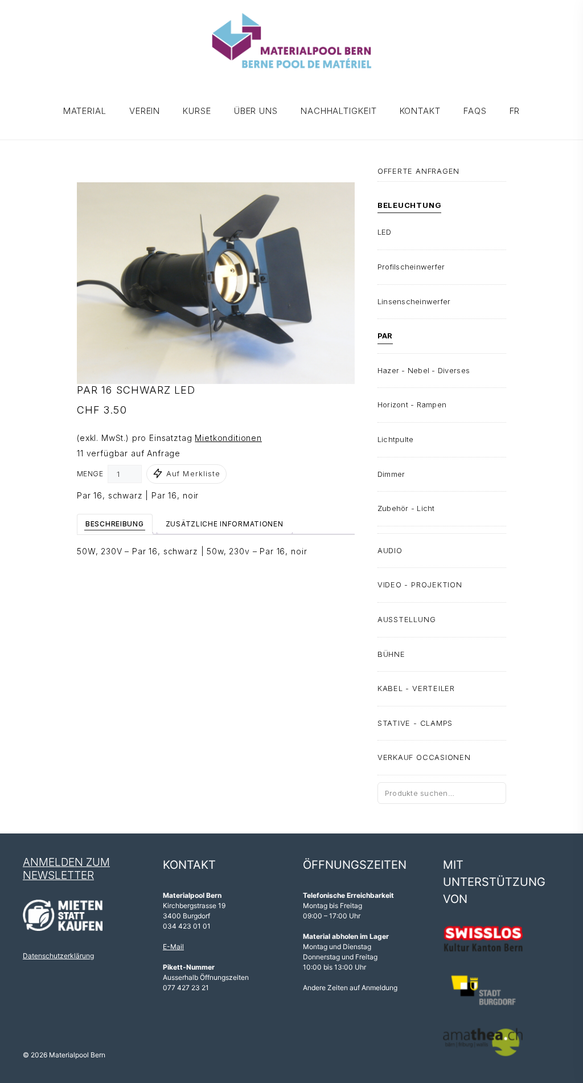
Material (84, 110)
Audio (390, 550)
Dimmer (391, 474)
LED (384, 231)
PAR (385, 335)
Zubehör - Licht (406, 508)
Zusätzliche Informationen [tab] (225, 524)
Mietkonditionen (228, 438)
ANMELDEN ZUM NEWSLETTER (66, 869)
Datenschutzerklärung (58, 955)
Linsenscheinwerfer (414, 301)
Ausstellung (406, 619)
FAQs (475, 110)
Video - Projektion (419, 584)
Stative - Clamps (415, 723)
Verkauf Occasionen (424, 757)
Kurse (197, 110)
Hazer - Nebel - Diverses (423, 370)
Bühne (391, 654)
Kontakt (420, 110)
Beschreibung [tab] (114, 524)
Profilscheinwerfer (411, 266)
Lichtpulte (395, 439)
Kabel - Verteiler (416, 688)
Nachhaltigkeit (339, 110)
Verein (144, 110)
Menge (90, 473)
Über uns (256, 110)
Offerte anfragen (418, 170)
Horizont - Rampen (411, 404)
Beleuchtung (409, 205)
